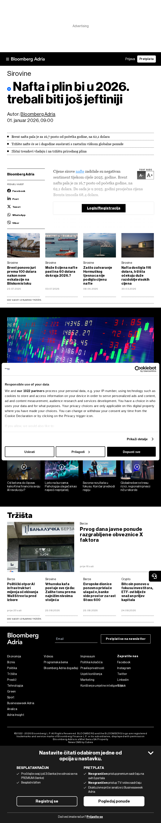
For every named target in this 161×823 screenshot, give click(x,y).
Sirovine (12, 262)
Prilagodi (78, 451)
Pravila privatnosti (92, 668)
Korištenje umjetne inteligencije (98, 685)
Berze (84, 523)
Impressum (87, 656)
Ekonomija (14, 656)
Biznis (11, 662)
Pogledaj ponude (114, 801)
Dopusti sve (131, 451)
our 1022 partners (31, 391)
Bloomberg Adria (38, 114)
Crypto (126, 579)
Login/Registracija (103, 208)
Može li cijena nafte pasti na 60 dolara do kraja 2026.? (61, 272)
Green (11, 691)
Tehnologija (15, 685)
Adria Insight (15, 714)
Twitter (122, 674)
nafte (80, 171)
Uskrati (29, 451)
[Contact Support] (155, 576)
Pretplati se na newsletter (125, 639)
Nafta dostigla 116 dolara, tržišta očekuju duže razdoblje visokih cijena (136, 275)
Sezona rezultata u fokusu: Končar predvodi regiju (99, 486)
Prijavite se (95, 817)
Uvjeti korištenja (91, 674)
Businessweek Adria (20, 703)
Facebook (123, 662)
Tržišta (19, 515)
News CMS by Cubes (80, 742)
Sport (10, 697)
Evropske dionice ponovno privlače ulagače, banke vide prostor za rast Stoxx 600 (99, 592)
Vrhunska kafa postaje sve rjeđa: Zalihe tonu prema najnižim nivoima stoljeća (60, 592)
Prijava (130, 59)
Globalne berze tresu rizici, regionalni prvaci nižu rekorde (136, 486)
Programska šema (56, 662)
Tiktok (121, 685)
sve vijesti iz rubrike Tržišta (24, 619)
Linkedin (123, 679)
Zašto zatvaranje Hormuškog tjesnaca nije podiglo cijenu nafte (97, 275)
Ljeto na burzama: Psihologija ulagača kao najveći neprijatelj (61, 486)
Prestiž (12, 679)
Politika (12, 668)
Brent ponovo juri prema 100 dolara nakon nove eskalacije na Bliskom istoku (21, 275)
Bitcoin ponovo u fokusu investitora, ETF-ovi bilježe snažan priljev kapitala (137, 592)
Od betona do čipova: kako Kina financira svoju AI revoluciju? (23, 486)
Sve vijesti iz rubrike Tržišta (24, 300)
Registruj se (47, 801)
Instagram (124, 668)
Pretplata (146, 59)
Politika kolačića (91, 662)
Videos (48, 656)
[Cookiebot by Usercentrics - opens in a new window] (137, 369)
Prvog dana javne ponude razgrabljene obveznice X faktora (111, 534)
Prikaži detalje (137, 439)
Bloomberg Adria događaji (61, 668)
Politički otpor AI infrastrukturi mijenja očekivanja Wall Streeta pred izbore (22, 592)
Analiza (12, 709)
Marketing (87, 679)
